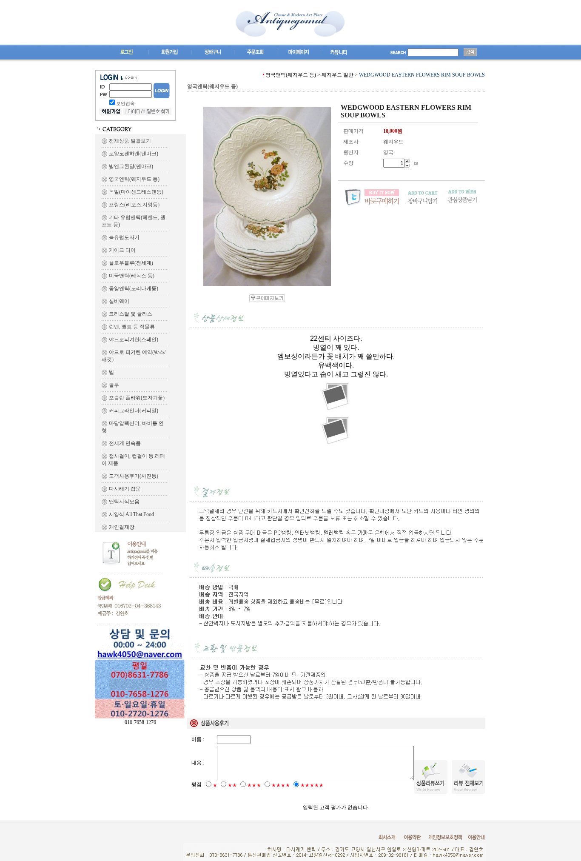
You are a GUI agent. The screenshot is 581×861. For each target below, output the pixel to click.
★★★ (254, 785)
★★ (232, 785)
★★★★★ (312, 785)
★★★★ (280, 785)
